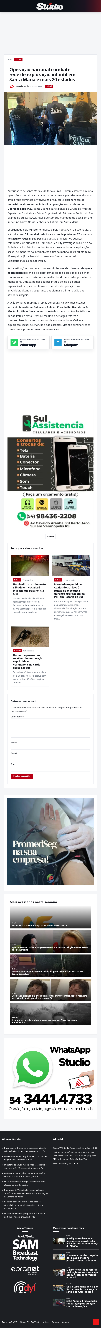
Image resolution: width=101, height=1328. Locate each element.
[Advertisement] (50, 31)
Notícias (17, 651)
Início (9, 60)
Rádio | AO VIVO (9, 1322)
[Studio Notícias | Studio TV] (50, 6)
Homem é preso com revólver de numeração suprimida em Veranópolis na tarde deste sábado (28, 661)
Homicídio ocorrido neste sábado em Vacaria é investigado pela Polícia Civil (29, 589)
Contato (65, 1322)
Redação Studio (22, 86)
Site (12, 764)
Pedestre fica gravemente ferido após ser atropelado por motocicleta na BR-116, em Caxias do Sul (23, 1205)
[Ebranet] (25, 1270)
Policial (18, 60)
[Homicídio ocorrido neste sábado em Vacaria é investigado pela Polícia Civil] (30, 565)
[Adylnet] (25, 1287)
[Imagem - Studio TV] (50, 1077)
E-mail (14, 753)
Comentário (17, 716)
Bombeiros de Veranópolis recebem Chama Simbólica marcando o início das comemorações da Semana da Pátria (26, 1193)
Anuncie (55, 1322)
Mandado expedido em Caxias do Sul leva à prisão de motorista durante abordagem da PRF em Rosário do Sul (69, 590)
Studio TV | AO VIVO (29, 1322)
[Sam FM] (25, 1248)
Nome (14, 742)
